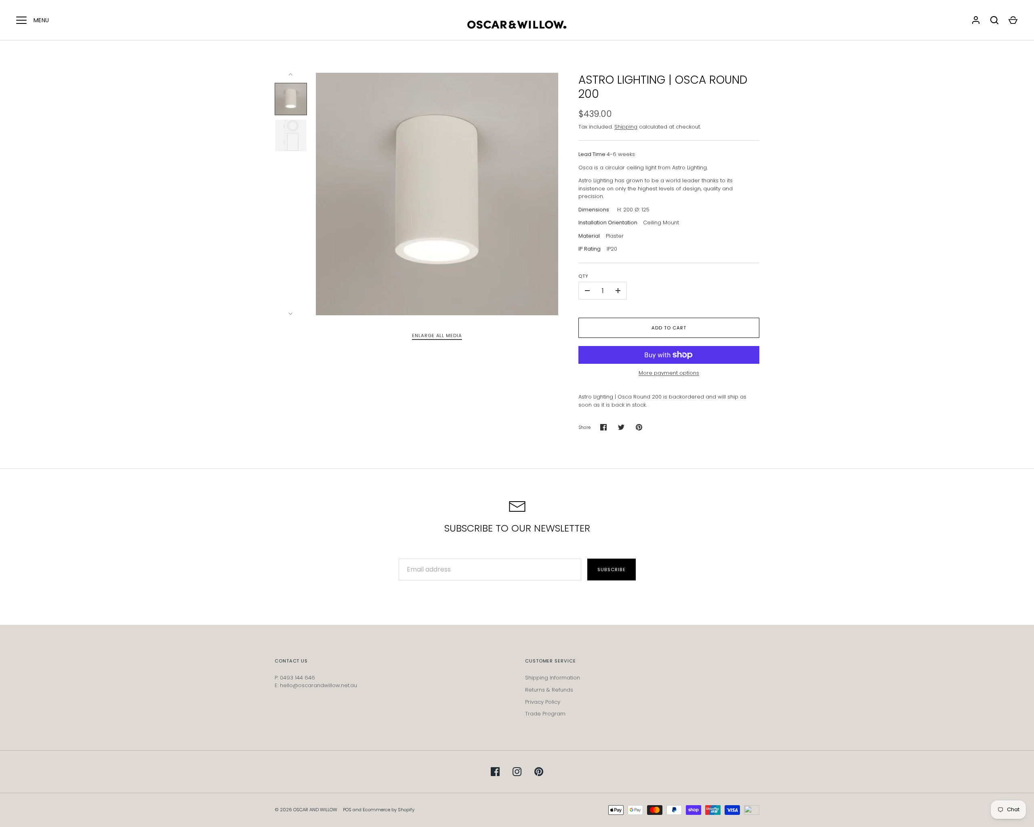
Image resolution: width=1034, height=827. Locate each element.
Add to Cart (669, 328)
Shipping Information (552, 677)
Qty (583, 276)
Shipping (625, 127)
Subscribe (611, 569)
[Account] (976, 20)
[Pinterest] (539, 772)
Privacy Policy (542, 702)
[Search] (994, 20)
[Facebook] (495, 772)
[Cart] (1013, 20)
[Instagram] (517, 772)
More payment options (669, 373)
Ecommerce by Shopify (388, 809)
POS (347, 809)
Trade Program (545, 713)
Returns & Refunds (549, 690)
